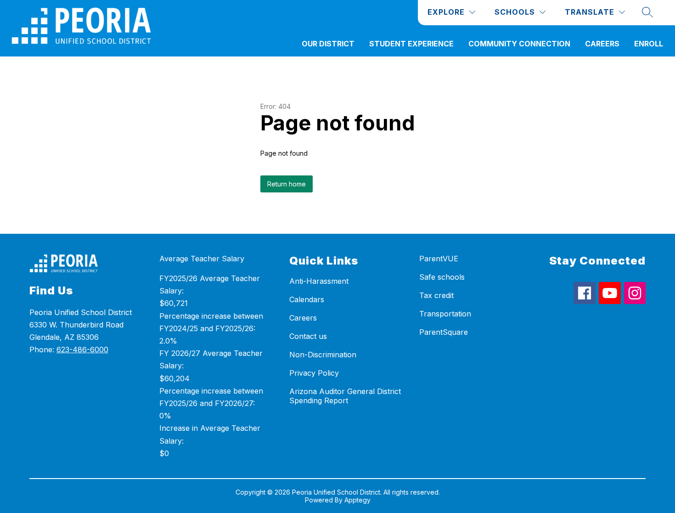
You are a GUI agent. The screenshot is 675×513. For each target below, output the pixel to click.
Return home (286, 184)
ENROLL (648, 43)
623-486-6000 (82, 349)
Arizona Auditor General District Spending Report (345, 396)
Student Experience (411, 43)
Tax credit (436, 295)
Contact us (308, 336)
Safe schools (442, 277)
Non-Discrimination (322, 354)
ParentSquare (443, 332)
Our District (328, 43)
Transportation (445, 313)
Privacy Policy (314, 373)
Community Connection (519, 43)
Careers (602, 43)
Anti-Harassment (319, 281)
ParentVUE (438, 258)
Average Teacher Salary (201, 258)
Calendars (306, 299)
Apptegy (357, 500)
